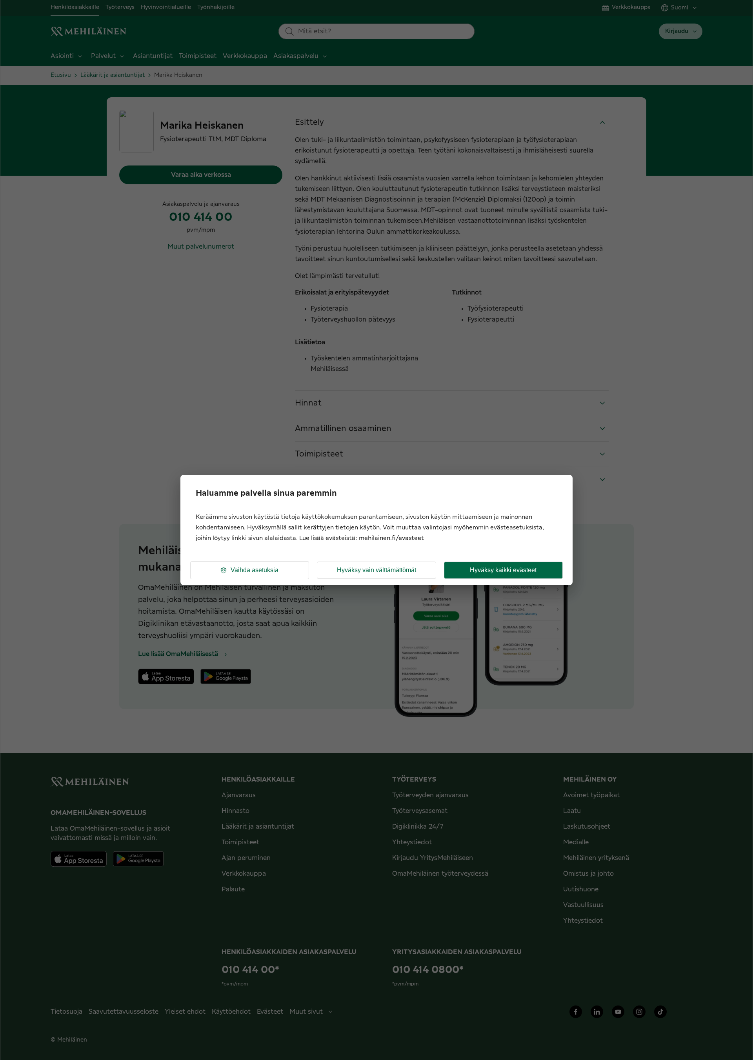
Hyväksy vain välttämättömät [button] (376, 570)
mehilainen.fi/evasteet (391, 538)
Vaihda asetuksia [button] (254, 570)
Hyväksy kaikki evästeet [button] (503, 570)
